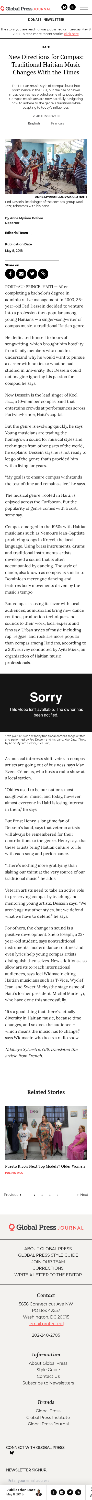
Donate (34, 20)
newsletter (53, 20)
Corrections (48, 1268)
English (34, 123)
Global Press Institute (48, 1417)
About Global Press (48, 1248)
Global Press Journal (48, 1424)
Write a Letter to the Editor (48, 1274)
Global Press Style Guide (48, 1255)
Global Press (48, 1410)
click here (71, 34)
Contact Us (48, 1376)
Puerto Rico (14, 1173)
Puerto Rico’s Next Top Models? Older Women (45, 1166)
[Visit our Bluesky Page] (11, 1452)
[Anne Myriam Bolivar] (38, 1492)
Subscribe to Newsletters (48, 1383)
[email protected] (46, 1323)
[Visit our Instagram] (18, 1452)
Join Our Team (48, 1261)
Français (57, 123)
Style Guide (48, 1369)
